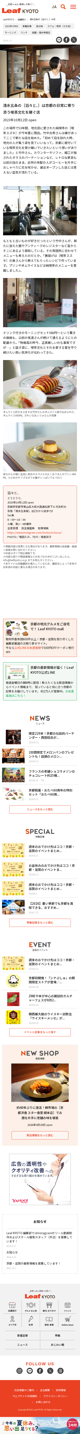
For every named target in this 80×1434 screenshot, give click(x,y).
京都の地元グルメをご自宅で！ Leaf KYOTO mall (50, 626)
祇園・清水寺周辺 (41, 32)
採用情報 (61, 1390)
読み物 (39, 26)
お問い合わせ (43, 1402)
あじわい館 (57, 1345)
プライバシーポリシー (55, 1396)
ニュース (22, 1345)
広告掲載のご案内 (24, 1390)
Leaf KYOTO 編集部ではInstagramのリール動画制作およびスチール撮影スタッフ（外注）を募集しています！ (39, 1237)
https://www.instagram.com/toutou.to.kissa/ (34, 532)
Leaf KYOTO (8, 19)
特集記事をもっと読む (40, 922)
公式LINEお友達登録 (27, 648)
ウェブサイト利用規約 (25, 1396)
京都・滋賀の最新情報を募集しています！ (33, 1263)
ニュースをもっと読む (40, 809)
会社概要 (45, 1390)
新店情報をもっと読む (40, 1135)
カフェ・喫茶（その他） (59, 26)
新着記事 (27, 26)
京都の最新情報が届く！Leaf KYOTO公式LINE (52, 670)
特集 (57, 1335)
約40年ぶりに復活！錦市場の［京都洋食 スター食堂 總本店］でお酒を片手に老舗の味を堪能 (40, 1112)
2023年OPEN (11, 26)
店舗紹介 (22, 19)
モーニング (10, 32)
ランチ (24, 32)
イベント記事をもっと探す (40, 1032)
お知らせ (12, 1252)
